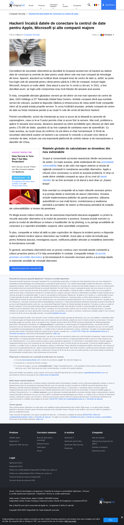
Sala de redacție (98, 438)
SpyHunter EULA (15, 463)
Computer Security (17, 14)
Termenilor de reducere (17, 333)
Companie (77, 5)
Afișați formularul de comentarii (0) (26, 268)
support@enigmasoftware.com (94, 373)
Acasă (31, 5)
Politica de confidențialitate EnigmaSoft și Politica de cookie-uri (33, 470)
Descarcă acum (19, 178)
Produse (41, 5)
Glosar (39, 451)
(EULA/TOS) (87, 415)
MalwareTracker (43, 444)
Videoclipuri (41, 447)
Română (99, 5)
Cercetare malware (54, 5)
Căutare (89, 5)
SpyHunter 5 (69, 438)
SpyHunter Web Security (18, 445)
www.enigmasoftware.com (31, 360)
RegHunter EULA (16, 466)
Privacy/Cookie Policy (19, 186)
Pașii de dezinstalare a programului (29, 491)
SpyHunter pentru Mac (73, 441)
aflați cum (56, 333)
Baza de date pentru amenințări (45, 439)
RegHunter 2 (14, 441)
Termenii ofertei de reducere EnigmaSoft (24, 477)
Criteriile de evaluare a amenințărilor (98, 417)
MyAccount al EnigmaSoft (49, 375)
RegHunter (68, 448)
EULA (21, 184)
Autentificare (110, 5)
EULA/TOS (76, 331)
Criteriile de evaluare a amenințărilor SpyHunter (63, 491)
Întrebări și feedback (100, 447)
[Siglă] (17, 5)
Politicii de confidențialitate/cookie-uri (94, 331)
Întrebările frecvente (59, 313)
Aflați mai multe (70, 521)
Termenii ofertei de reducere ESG (22, 480)
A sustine (65, 5)
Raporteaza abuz (98, 451)
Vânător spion (14, 438)
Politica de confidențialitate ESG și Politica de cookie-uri (30, 473)
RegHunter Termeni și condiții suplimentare (53, 494)
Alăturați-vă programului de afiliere (102, 442)
